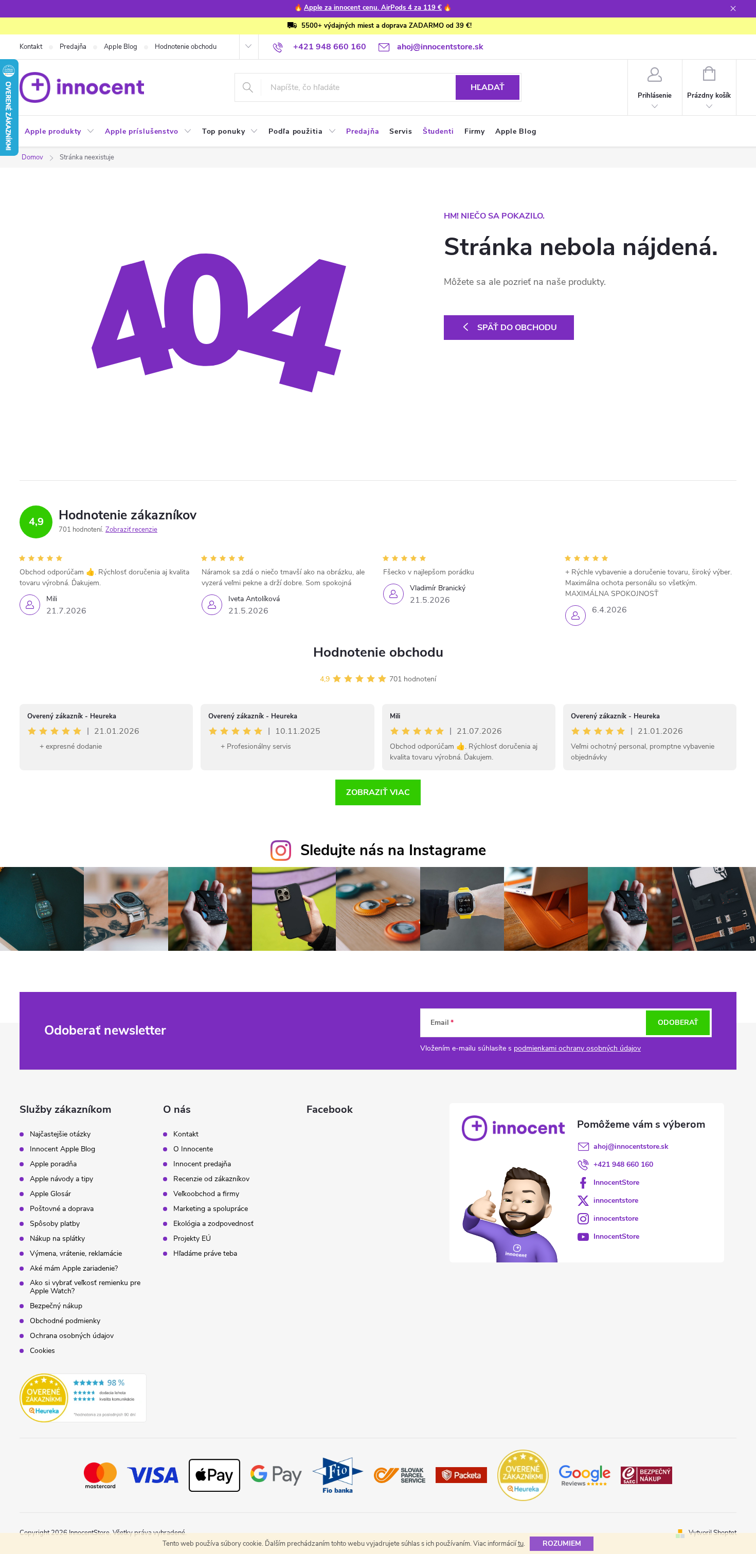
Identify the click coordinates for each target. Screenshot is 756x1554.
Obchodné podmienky (65, 1321)
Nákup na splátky (57, 1239)
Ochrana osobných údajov (72, 1336)
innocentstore (615, 1200)
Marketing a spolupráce (210, 1209)
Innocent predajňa (202, 1164)
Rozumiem (562, 1543)
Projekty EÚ (192, 1239)
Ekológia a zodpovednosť (213, 1224)
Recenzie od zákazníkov (211, 1179)
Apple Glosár (50, 1194)
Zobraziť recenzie (131, 529)
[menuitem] (60, 132)
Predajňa (73, 46)
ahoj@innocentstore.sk (631, 1146)
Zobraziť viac (378, 792)
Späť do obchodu (517, 327)
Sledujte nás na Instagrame (393, 850)
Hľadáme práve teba (205, 1254)
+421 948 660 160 (623, 1164)
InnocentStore (616, 1182)
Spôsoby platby (55, 1224)
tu (521, 1543)
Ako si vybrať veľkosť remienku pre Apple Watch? (85, 1287)
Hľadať (488, 87)
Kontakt (31, 46)
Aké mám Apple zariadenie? (74, 1268)
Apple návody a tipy (61, 1179)
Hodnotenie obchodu (186, 46)
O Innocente (193, 1149)
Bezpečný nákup (56, 1306)
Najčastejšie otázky (60, 1134)
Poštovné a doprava (62, 1209)
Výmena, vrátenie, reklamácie (76, 1254)
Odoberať (678, 1022)
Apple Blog (120, 46)
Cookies (42, 1351)
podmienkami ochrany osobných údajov (577, 1048)
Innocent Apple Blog (62, 1149)
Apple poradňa (53, 1164)
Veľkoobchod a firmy (206, 1194)
